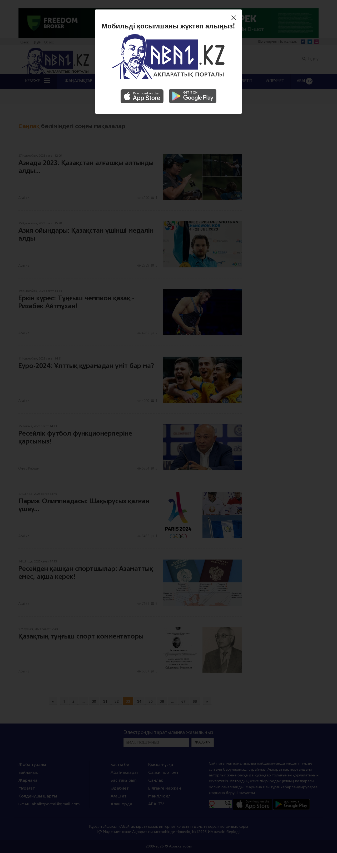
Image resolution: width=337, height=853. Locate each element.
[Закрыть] (235, 18)
